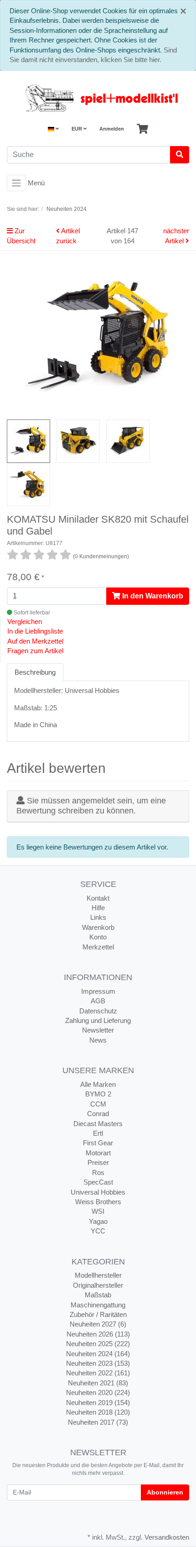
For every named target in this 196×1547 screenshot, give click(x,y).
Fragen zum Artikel (35, 651)
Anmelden (111, 128)
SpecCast (98, 1182)
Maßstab (98, 1295)
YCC (98, 1231)
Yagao (98, 1221)
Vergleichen (24, 621)
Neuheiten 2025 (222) (98, 1344)
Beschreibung (35, 672)
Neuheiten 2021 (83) (98, 1383)
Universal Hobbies (98, 1192)
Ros (98, 1172)
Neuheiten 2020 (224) (98, 1392)
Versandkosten (166, 1537)
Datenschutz (98, 1011)
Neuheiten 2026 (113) (98, 1334)
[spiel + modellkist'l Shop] (98, 98)
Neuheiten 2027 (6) (98, 1324)
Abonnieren (165, 1492)
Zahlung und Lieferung (98, 1020)
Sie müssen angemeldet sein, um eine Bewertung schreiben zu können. (91, 805)
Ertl (98, 1133)
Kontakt (98, 898)
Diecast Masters (98, 1123)
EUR (77, 128)
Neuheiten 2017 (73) (98, 1422)
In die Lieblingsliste (35, 631)
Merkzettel (98, 947)
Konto (98, 937)
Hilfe (98, 908)
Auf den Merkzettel (35, 641)
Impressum (98, 991)
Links (98, 917)
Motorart (98, 1153)
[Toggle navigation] (16, 183)
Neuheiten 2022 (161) (98, 1373)
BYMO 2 (98, 1094)
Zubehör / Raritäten (98, 1314)
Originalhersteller (98, 1285)
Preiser (98, 1162)
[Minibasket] (142, 129)
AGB (98, 1001)
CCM (98, 1104)
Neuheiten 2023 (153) (98, 1363)
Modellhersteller (98, 1275)
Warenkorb (98, 927)
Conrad (98, 1113)
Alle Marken (98, 1084)
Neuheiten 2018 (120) (98, 1412)
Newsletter (98, 1030)
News (98, 1040)
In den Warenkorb (151, 596)
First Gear (98, 1143)
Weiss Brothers (98, 1202)
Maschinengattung (98, 1305)
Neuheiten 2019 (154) (98, 1402)
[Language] (53, 129)
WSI (98, 1211)
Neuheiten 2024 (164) (98, 1354)
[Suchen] (179, 154)
